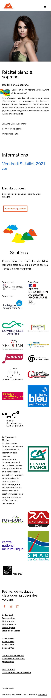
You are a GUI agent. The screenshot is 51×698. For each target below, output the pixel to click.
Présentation (8, 618)
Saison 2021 (8, 644)
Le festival (7, 615)
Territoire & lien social (13, 655)
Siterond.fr (42, 695)
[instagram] (4, 606)
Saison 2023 (8, 638)
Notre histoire (9, 624)
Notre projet (8, 621)
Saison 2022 (8, 641)
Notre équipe (8, 627)
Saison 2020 (8, 648)
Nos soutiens (8, 669)
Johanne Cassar (10, 90)
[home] (7, 6)
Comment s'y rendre (15, 208)
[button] (45, 7)
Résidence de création (13, 658)
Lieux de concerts (11, 630)
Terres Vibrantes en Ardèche (16, 672)
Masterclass (8, 662)
